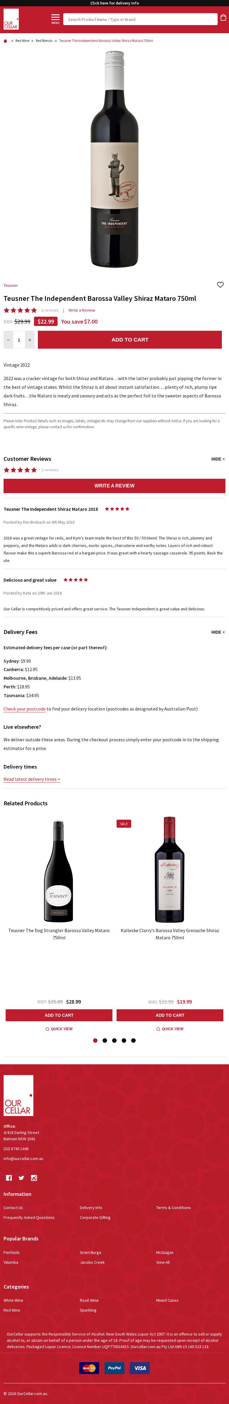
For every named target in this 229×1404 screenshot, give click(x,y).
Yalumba (11, 1262)
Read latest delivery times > (32, 779)
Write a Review (82, 310)
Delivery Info (91, 1207)
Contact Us (13, 1207)
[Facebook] (9, 1178)
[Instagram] (34, 1178)
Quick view (61, 1029)
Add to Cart (130, 340)
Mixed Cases (167, 1300)
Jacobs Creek (92, 1262)
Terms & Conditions (173, 1207)
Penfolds (12, 1252)
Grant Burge (90, 1252)
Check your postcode (25, 709)
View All (163, 1262)
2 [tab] (105, 1041)
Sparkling (88, 1310)
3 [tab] (114, 1041)
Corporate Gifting (95, 1217)
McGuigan (165, 1252)
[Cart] (223, 17)
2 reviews (50, 310)
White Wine (13, 1300)
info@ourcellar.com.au (23, 1158)
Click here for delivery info (114, 3)
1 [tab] (95, 1041)
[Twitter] (21, 1178)
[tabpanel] (59, 924)
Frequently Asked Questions (29, 1217)
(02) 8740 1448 (16, 1148)
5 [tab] (133, 1041)
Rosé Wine (89, 1300)
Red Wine (12, 1310)
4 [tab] (124, 1041)
